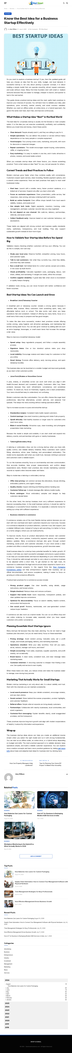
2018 (7, 1027)
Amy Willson (13, 29)
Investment (7, 961)
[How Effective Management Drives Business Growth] (8, 903)
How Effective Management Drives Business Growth (33, 901)
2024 (7, 1007)
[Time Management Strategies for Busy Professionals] (8, 893)
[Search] (67, 3)
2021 (7, 1017)
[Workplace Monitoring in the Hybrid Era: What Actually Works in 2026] (19, 830)
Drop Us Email (36, 1041)
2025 (7, 1003)
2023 (7, 1010)
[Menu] (5, 3)
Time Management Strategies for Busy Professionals (33, 892)
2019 (7, 1024)
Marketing (7, 967)
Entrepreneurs (8, 955)
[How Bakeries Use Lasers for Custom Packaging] (19, 799)
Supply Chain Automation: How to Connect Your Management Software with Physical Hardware (41, 883)
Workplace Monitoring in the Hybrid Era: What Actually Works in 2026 (19, 845)
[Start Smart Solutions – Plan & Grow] (36, 3)
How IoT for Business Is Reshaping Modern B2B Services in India (50, 814)
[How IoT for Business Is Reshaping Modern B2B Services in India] (52, 799)
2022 (7, 1014)
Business (8, 13)
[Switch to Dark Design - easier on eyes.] (64, 3)
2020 (7, 1020)
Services (7, 973)
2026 (7, 980)
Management (8, 964)
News (6, 970)
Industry (6, 958)
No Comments (34, 29)
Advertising (7, 949)
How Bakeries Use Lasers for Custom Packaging (18, 814)
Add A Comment (36, 856)
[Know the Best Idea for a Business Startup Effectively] (36, 54)
